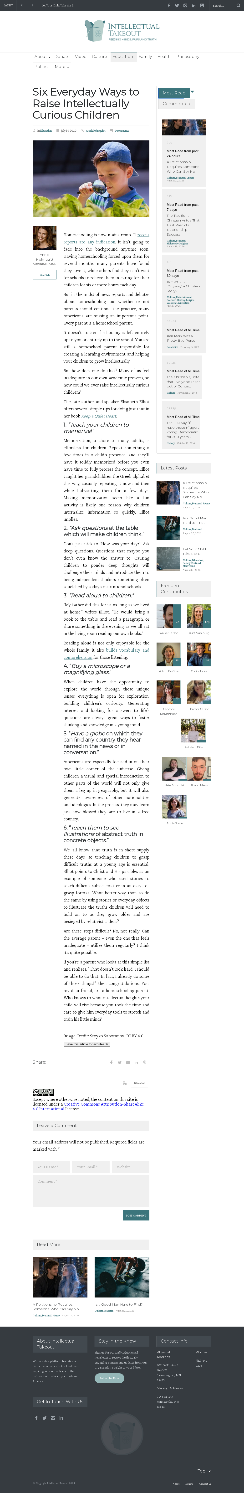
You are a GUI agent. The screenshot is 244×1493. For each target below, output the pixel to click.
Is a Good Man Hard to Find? (119, 1304)
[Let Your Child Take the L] (168, 559)
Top (201, 1471)
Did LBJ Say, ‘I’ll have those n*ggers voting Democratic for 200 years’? (183, 430)
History (181, 300)
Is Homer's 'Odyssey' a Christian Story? (183, 286)
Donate (62, 56)
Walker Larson (168, 633)
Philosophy (187, 56)
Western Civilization (178, 302)
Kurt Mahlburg (199, 633)
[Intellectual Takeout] (122, 34)
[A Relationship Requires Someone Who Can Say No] (60, 1277)
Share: (39, 1062)
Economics (172, 347)
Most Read (174, 93)
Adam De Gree (169, 671)
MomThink (189, 565)
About (41, 56)
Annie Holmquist (95, 130)
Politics (42, 66)
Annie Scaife (175, 823)
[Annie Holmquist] (44, 238)
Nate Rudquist (174, 785)
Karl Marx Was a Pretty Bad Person (182, 338)
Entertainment (184, 297)
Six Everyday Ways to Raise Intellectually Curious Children (86, 103)
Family (145, 56)
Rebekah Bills (193, 747)
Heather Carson (199, 709)
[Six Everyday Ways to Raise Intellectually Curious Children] (91, 178)
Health (164, 56)
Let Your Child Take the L (57, 5)
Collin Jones (199, 671)
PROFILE (45, 274)
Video (80, 56)
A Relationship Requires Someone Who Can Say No (56, 1306)
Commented (176, 103)
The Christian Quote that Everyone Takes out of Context (183, 381)
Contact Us (205, 1483)
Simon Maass (199, 785)
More (60, 66)
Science (56, 1315)
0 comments (122, 130)
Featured (46, 1315)
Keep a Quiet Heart (98, 415)
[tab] (171, 93)
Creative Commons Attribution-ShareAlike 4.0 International (88, 1106)
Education (122, 56)
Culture (99, 56)
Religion (183, 243)
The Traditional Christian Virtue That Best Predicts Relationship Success (183, 224)
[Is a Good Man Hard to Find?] (122, 1277)
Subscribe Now (110, 1378)
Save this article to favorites (85, 1044)
